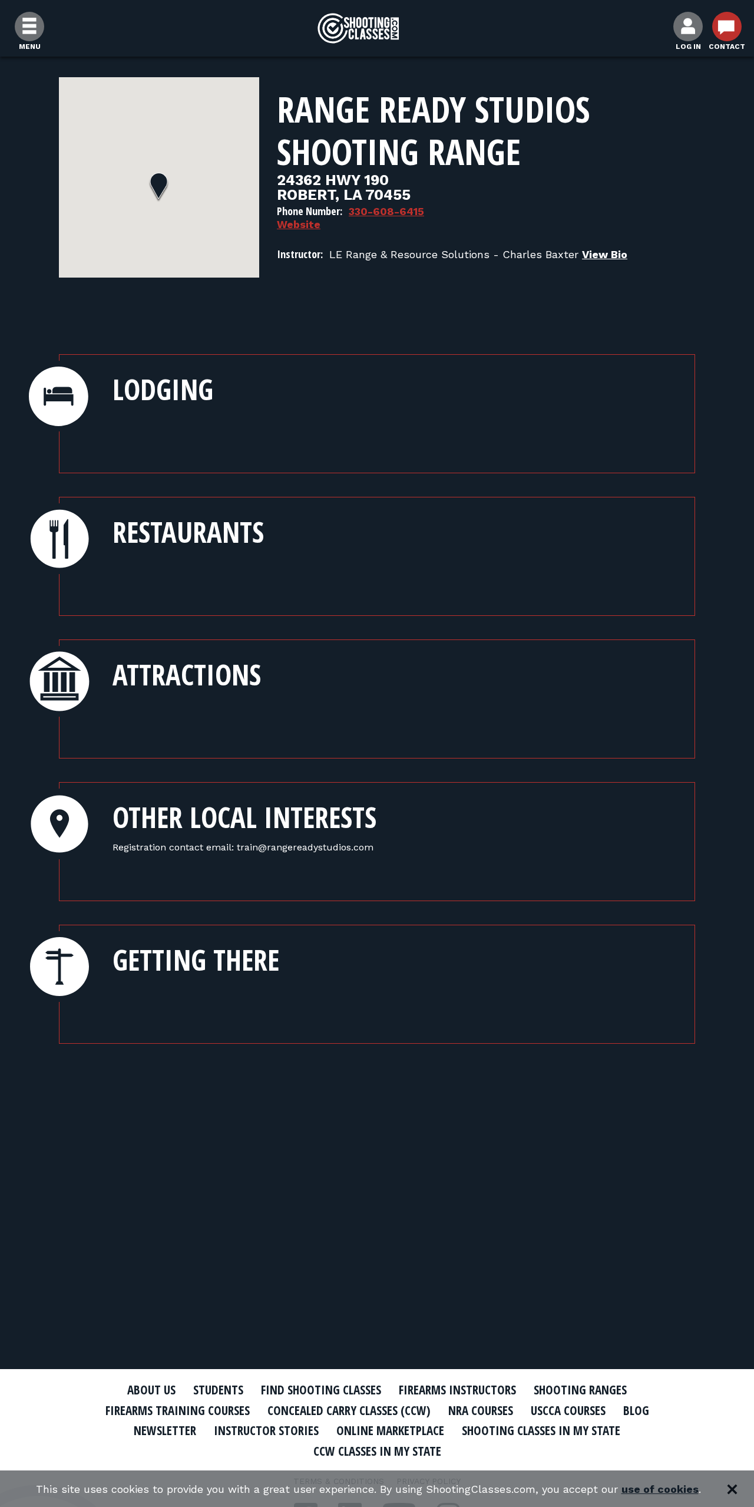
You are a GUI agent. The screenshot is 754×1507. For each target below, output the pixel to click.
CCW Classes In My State (377, 1451)
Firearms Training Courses (177, 1410)
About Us (151, 1389)
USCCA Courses (568, 1410)
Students (218, 1389)
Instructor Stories (266, 1430)
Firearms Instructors (457, 1389)
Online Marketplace (390, 1430)
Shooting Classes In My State (541, 1430)
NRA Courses (480, 1410)
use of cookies (660, 1489)
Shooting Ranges (580, 1389)
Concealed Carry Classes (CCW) (349, 1410)
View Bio (604, 254)
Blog (636, 1410)
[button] (158, 187)
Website (298, 224)
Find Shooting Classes (321, 1389)
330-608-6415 (386, 211)
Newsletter (165, 1430)
